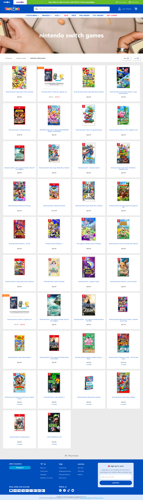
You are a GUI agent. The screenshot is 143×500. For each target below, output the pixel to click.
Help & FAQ (135, 2)
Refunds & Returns (64, 474)
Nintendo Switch (21, 58)
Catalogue (43, 474)
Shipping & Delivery (65, 471)
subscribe (115, 483)
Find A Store (44, 471)
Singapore (20, 468)
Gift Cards (81, 471)
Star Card (80, 468)
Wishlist (80, 474)
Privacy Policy (99, 498)
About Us (43, 468)
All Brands (8, 58)
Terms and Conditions (85, 498)
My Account (62, 478)
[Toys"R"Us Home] (12, 9)
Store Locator (122, 2)
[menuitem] (32, 15)
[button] (42, 2)
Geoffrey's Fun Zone (46, 478)
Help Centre (62, 468)
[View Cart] (136, 9)
